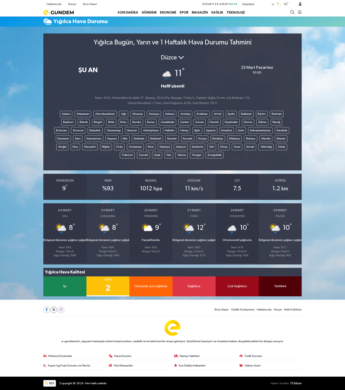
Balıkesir (246, 113)
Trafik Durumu (253, 356)
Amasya (154, 113)
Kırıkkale (139, 138)
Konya (202, 138)
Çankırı (184, 122)
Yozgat (196, 154)
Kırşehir (172, 138)
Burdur (136, 122)
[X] (54, 309)
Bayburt (68, 122)
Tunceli (143, 154)
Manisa (250, 138)
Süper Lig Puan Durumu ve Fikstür (69, 365)
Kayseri (112, 138)
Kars (78, 138)
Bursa (151, 122)
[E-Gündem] (58, 12)
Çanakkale (167, 122)
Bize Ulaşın (90, 4)
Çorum (199, 122)
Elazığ (276, 122)
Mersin (281, 138)
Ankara (169, 113)
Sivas (237, 146)
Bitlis (111, 122)
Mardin (266, 138)
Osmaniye (135, 146)
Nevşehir (90, 146)
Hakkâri (169, 130)
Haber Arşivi (253, 365)
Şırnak (250, 146)
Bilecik (84, 122)
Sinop (224, 146)
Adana (66, 113)
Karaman (63, 138)
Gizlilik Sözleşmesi (243, 309)
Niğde (106, 146)
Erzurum (78, 130)
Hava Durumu (122, 356)
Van (168, 154)
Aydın (231, 113)
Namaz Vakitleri (190, 356)
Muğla (62, 146)
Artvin (218, 113)
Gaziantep (114, 130)
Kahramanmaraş (260, 130)
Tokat (281, 146)
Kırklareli (155, 138)
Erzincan (61, 130)
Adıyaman (82, 113)
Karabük (282, 130)
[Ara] (292, 12)
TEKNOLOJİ (236, 12)
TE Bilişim (296, 383)
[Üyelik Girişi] (298, 4)
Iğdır (197, 130)
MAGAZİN (200, 12)
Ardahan (202, 113)
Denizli (214, 122)
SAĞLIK (217, 12)
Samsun (181, 146)
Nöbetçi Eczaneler (60, 356)
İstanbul (226, 130)
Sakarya (165, 146)
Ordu (119, 146)
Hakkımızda (54, 4)
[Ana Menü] (300, 12)
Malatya (234, 138)
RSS (51, 383)
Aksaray (137, 113)
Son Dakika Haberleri (191, 365)
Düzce (248, 122)
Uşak (157, 154)
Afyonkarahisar (105, 113)
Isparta (210, 130)
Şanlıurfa (197, 146)
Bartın (262, 113)
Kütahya (217, 138)
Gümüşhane (151, 130)
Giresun (132, 130)
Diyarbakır (231, 122)
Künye (72, 4)
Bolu (123, 122)
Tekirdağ (266, 146)
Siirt (211, 146)
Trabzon (127, 154)
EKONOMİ (168, 12)
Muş (75, 146)
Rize (151, 146)
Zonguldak (214, 154)
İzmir (241, 130)
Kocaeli (187, 138)
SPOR (183, 12)
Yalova (181, 154)
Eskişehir (95, 130)
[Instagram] (61, 309)
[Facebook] (46, 309)
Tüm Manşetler (123, 365)
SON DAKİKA (128, 12)
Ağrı (123, 113)
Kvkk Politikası (293, 309)
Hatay (184, 130)
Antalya (185, 113)
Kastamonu (94, 138)
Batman (277, 113)
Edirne (262, 122)
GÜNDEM (149, 12)
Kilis (125, 138)
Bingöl (98, 122)
